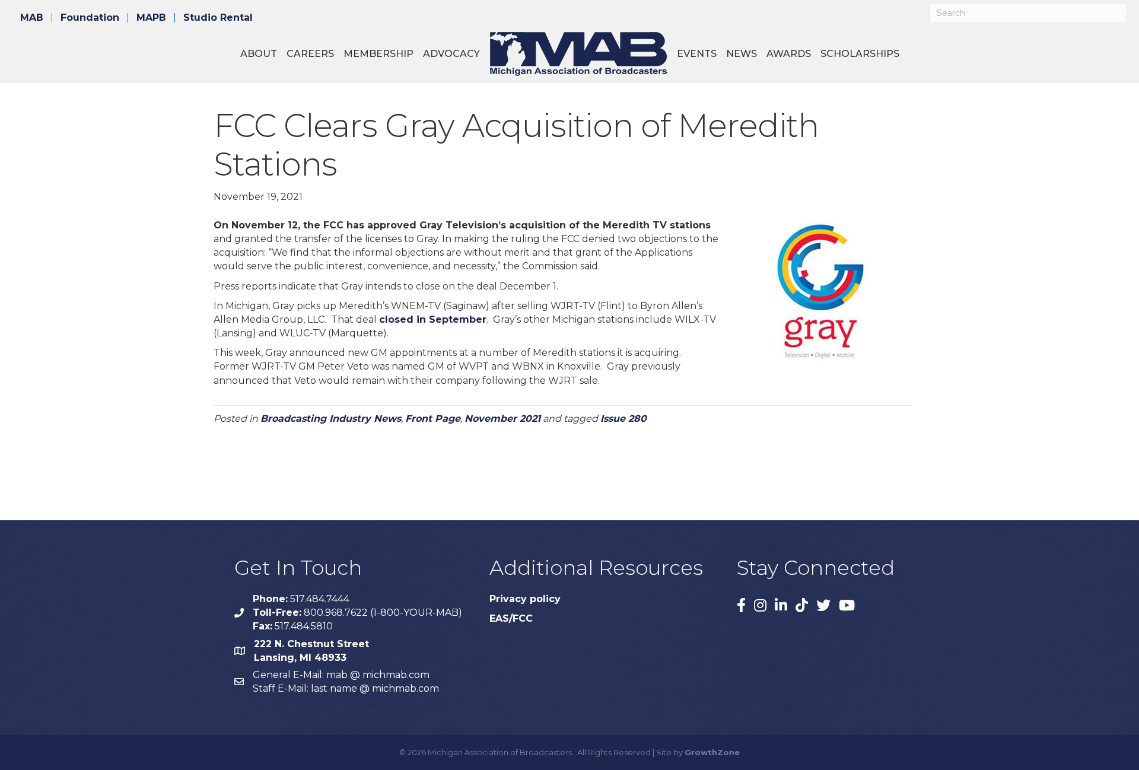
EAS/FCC (511, 618)
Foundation (90, 18)
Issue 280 (623, 418)
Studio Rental (218, 18)
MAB (31, 18)
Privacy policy (525, 598)
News (741, 53)
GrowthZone (712, 752)
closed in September (432, 319)
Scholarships (859, 53)
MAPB (151, 18)
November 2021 (502, 418)
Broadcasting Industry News (330, 418)
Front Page (432, 418)
